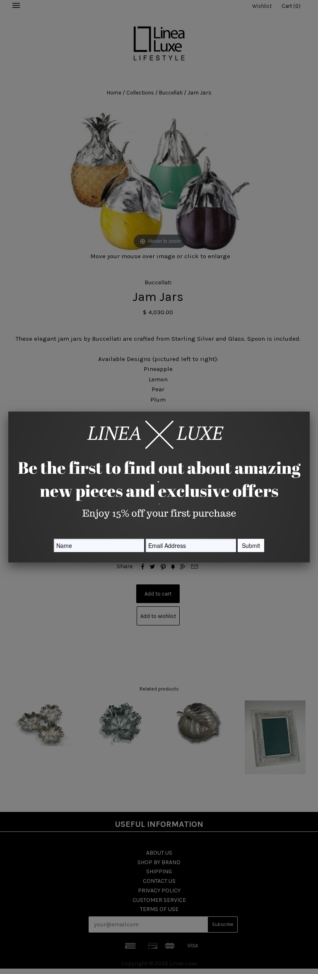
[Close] (309, 411)
